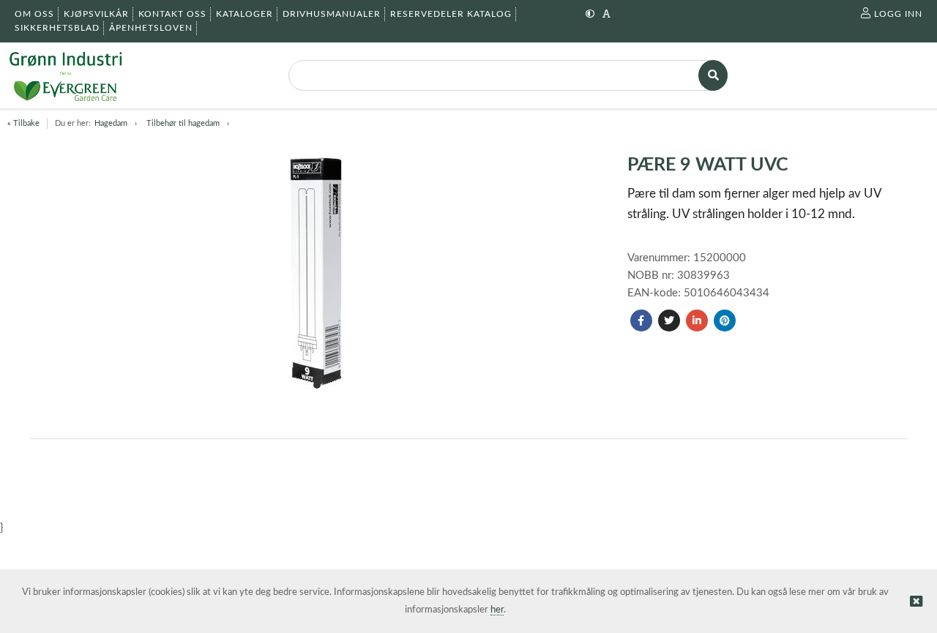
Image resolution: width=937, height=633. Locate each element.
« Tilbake (23, 123)
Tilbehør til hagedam (183, 123)
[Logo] (65, 75)
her (497, 610)
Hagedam (110, 123)
